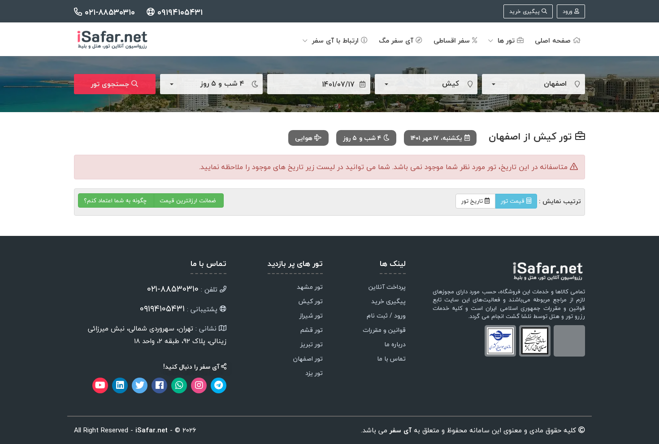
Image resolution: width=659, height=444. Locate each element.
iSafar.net (151, 430)
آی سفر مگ (397, 40)
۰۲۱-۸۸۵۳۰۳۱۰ (110, 12)
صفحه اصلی (554, 40)
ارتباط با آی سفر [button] (335, 40)
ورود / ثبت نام (386, 316)
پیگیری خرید (525, 11)
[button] (525, 84)
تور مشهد (310, 287)
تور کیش (310, 302)
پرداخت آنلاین (387, 287)
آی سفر (399, 430)
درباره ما (395, 345)
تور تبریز (311, 345)
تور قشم (311, 330)
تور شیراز (311, 316)
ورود (568, 11)
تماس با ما (391, 359)
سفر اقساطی (453, 40)
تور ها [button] (506, 40)
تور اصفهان (308, 359)
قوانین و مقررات (384, 330)
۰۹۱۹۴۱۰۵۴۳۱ (179, 12)
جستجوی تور (111, 84)
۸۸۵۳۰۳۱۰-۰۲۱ (173, 289)
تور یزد (314, 374)
